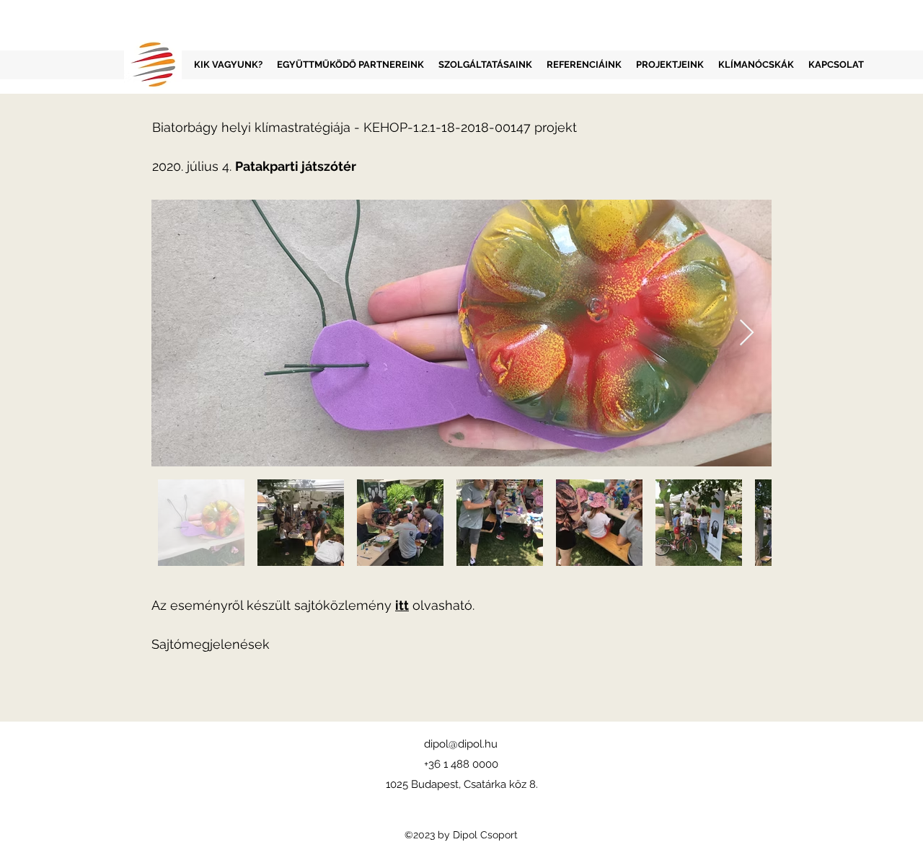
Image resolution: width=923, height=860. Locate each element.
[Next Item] (746, 333)
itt (402, 605)
